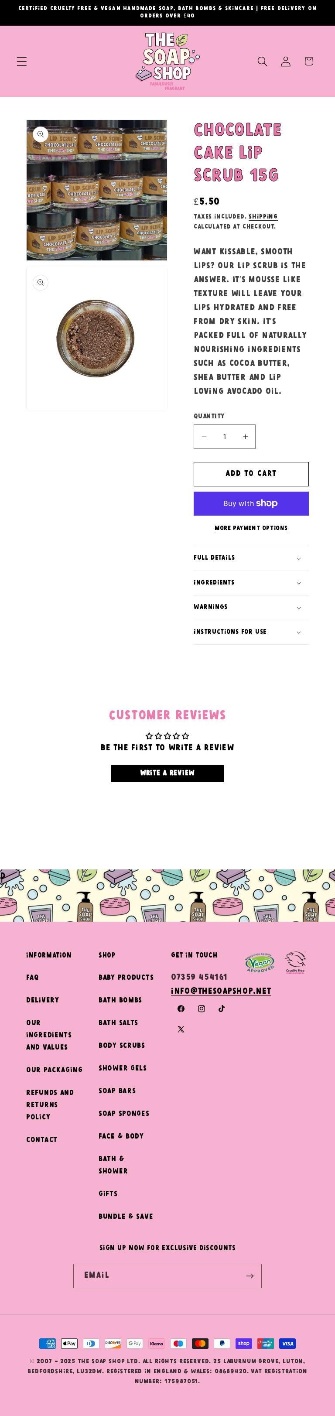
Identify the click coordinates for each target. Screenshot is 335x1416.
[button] (22, 61)
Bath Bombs (120, 1000)
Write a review (167, 773)
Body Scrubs (122, 1046)
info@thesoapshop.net (221, 991)
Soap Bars (117, 1091)
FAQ (32, 978)
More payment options (251, 528)
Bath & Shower (113, 1165)
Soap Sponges (124, 1114)
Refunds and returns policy (50, 1105)
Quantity (209, 416)
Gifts (108, 1194)
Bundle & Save (126, 1217)
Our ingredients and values (49, 1035)
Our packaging (54, 1070)
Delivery (42, 1000)
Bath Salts (118, 1023)
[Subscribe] (249, 1276)
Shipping (263, 217)
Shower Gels (123, 1068)
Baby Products (126, 978)
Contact (42, 1140)
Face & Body (121, 1136)
